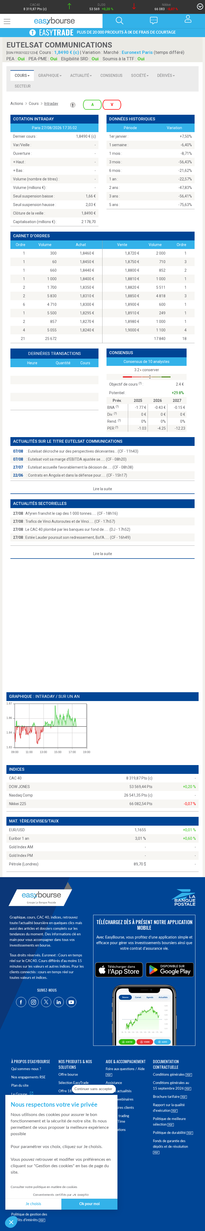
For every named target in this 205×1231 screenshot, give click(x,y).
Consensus (111, 75)
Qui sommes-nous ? (26, 1069)
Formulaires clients (120, 1108)
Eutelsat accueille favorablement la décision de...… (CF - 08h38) (80, 467)
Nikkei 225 (17, 804)
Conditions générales (169, 1074)
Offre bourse (68, 1074)
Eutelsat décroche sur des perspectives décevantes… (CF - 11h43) (83, 451)
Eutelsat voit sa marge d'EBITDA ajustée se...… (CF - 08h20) (77, 459)
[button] (11, 1222)
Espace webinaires (119, 1099)
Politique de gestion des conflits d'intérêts (29, 1217)
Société (138, 75)
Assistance (114, 1083)
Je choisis (33, 1204)
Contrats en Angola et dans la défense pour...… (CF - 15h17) (77, 475)
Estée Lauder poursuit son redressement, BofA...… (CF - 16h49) (78, 537)
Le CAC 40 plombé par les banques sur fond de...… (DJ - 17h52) (77, 529)
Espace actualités (119, 1091)
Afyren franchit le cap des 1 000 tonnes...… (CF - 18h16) (71, 513)
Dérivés (164, 75)
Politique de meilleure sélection (169, 1121)
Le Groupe (19, 1094)
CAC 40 (15, 778)
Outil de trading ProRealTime (117, 1118)
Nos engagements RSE (28, 1077)
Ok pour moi (89, 1204)
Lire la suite (102, 489)
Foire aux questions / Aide (125, 1069)
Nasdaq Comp (21, 795)
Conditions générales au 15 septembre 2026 (171, 1085)
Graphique (48, 75)
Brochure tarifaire (166, 1097)
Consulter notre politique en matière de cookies (44, 1187)
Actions (16, 103)
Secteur (23, 86)
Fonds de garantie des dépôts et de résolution (170, 1144)
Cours (21, 75)
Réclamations (116, 1130)
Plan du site (20, 1085)
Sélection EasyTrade (73, 1083)
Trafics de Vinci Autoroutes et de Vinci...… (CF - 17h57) (70, 521)
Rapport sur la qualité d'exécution (169, 1108)
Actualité (79, 75)
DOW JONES (19, 787)
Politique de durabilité (170, 1133)
